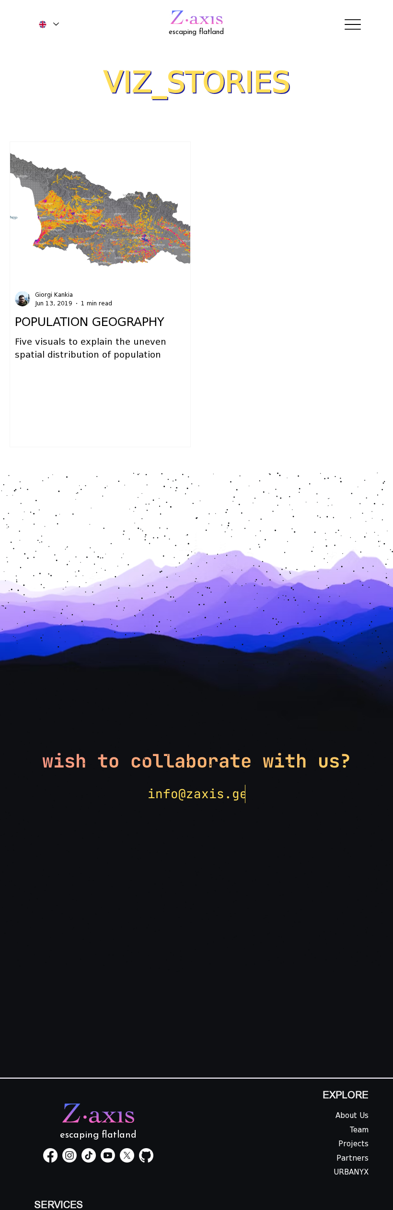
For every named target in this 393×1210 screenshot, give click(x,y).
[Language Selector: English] (49, 24)
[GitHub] (146, 1155)
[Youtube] (108, 1155)
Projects (353, 1144)
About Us (352, 1115)
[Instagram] (69, 1155)
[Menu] (353, 24)
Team (359, 1130)
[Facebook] (50, 1155)
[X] (127, 1155)
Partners (352, 1158)
